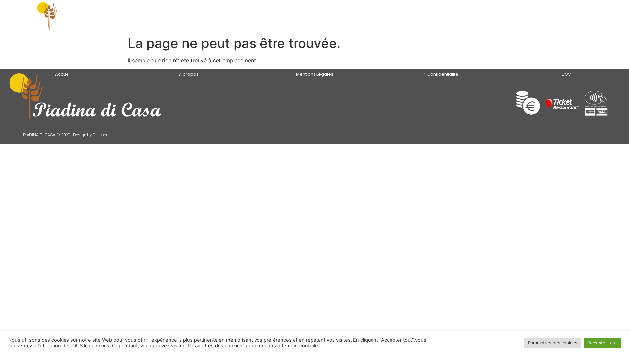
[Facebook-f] (451, 104)
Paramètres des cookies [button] (552, 342)
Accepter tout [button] (602, 342)
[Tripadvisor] (467, 104)
